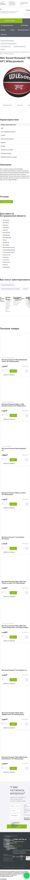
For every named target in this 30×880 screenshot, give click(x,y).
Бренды (3, 30)
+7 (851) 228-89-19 (19, 839)
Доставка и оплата (23, 30)
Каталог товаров (10, 20)
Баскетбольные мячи (8, 285)
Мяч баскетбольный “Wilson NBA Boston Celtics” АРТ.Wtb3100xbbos (14, 360)
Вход (14, 856)
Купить (13, 371)
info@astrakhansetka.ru (18, 841)
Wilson (25, 289)
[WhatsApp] (27, 875)
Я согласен (3, 879)
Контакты (4, 34)
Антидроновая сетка (7, 25)
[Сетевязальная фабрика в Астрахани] (11, 9)
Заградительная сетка (10, 849)
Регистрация (19, 856)
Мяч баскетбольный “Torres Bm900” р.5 (14, 670)
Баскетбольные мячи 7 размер (10, 289)
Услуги (12, 30)
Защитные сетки (10, 840)
